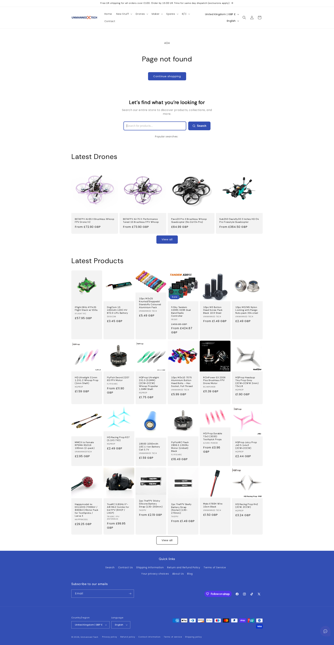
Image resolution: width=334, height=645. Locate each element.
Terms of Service (215, 567)
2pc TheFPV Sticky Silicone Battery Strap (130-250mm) (150, 503)
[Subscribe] (130, 594)
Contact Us (125, 567)
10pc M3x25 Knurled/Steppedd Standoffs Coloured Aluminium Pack (150, 303)
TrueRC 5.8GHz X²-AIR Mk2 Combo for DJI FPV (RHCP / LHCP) (118, 508)
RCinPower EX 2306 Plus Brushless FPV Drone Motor (214, 380)
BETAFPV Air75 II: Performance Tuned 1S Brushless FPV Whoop (141, 220)
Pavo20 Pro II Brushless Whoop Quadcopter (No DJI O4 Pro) (189, 220)
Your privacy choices (155, 573)
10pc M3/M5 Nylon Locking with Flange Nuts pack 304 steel (246, 310)
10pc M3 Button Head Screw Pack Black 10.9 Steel (213, 310)
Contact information (149, 636)
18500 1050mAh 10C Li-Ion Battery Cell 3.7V (149, 446)
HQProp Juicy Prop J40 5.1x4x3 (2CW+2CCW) (246, 445)
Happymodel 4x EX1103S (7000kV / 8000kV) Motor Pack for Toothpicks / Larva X (86, 510)
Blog (190, 573)
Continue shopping (167, 76)
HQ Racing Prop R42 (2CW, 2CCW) (246, 505)
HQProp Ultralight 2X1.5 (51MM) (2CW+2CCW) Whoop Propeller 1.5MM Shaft (149, 383)
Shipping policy (193, 636)
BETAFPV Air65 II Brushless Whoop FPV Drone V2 (94, 220)
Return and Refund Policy (183, 567)
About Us (178, 573)
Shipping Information (150, 567)
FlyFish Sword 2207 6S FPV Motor (118, 379)
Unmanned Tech (89, 637)
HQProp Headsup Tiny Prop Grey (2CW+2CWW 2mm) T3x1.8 (247, 382)
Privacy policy (109, 636)
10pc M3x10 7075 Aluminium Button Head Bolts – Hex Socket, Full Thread (182, 382)
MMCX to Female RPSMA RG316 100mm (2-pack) (84, 445)
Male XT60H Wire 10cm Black (212, 505)
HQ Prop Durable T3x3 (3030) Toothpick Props (212, 436)
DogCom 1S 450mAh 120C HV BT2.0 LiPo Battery (117, 310)
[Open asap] (325, 631)
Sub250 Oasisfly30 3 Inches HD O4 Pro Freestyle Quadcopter (239, 220)
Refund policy (127, 636)
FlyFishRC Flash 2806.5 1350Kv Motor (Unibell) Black (180, 446)
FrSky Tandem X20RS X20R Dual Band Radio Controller (181, 311)
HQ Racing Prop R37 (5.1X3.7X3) (118, 439)
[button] (124, 14)
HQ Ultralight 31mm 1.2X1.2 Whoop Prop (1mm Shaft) (86, 380)
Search (201, 125)
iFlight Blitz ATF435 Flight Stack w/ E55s (86, 308)
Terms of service (173, 636)
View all (167, 239)
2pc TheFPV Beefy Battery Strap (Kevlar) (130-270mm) (181, 509)
